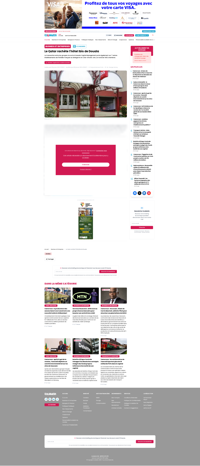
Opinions (65, 417)
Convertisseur (87, 411)
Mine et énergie (67, 412)
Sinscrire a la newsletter (108, 271)
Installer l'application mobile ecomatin (59, 62)
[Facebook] (135, 193)
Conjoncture (66, 414)
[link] (86, 220)
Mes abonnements (115, 401)
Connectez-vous (101, 151)
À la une (65, 398)
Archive (48, 254)
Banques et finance (68, 403)
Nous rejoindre (148, 402)
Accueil (47, 249)
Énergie (98, 400)
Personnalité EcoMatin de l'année (70, 421)
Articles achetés (116, 408)
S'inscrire (142, 227)
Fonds (85, 403)
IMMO (98, 398)
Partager (51, 259)
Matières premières (86, 407)
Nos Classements (67, 409)
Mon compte (115, 398)
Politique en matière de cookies (131, 404)
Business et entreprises (69, 400)
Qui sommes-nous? (148, 398)
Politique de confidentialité (132, 400)
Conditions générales (130, 398)
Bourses (85, 400)
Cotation (86, 398)
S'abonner (85, 165)
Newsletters (115, 405)
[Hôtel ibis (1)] (86, 94)
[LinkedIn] (144, 193)
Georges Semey (113, 67)
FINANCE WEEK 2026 (149, 31)
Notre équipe (147, 405)
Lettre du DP (147, 408)
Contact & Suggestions (131, 408)
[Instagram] (149, 193)
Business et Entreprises (57, 249)
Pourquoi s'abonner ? (85, 169)
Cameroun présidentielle (70, 425)
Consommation (101, 403)
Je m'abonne (129, 35)
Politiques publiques (68, 406)
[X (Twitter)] (139, 193)
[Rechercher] (152, 35)
